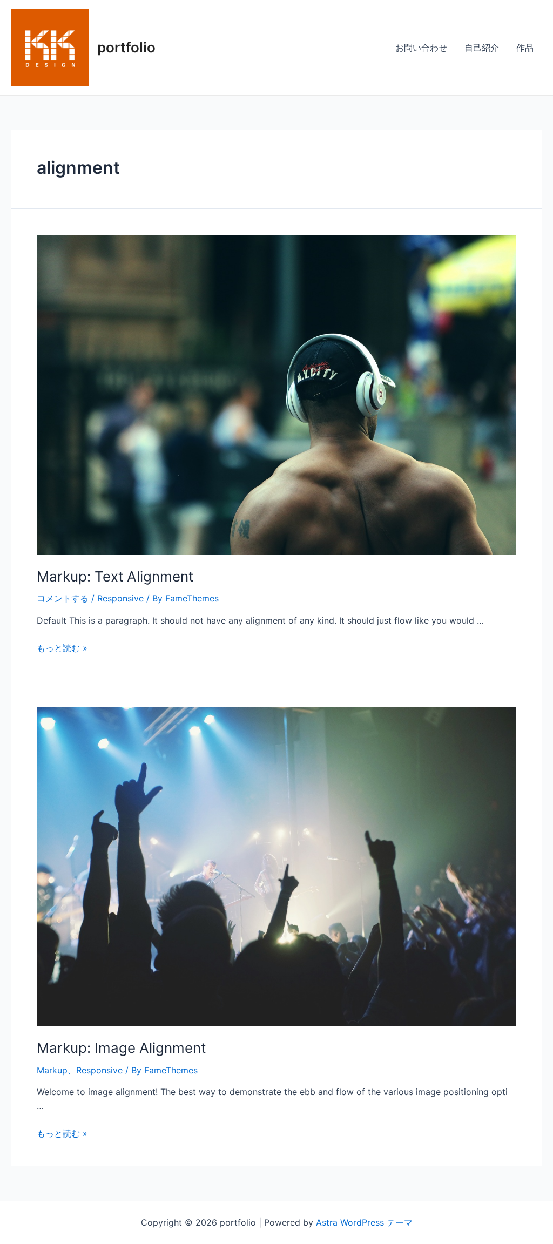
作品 (525, 47)
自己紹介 (481, 47)
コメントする (63, 598)
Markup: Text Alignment (115, 576)
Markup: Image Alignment (121, 1047)
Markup (52, 1070)
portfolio (126, 47)
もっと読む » (62, 648)
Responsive (120, 598)
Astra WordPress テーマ (364, 1222)
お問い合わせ (421, 47)
